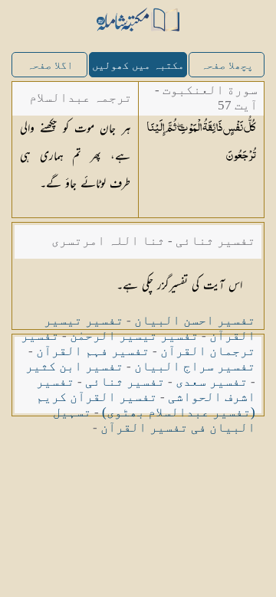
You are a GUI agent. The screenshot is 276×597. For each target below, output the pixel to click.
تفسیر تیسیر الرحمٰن (134, 335)
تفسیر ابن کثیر (74, 366)
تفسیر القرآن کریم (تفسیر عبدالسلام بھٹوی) (145, 404)
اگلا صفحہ (50, 65)
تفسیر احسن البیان (194, 320)
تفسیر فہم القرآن (93, 351)
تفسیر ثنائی (125, 381)
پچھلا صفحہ (227, 65)
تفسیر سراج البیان (194, 366)
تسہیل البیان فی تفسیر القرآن (154, 420)
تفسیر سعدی (212, 381)
